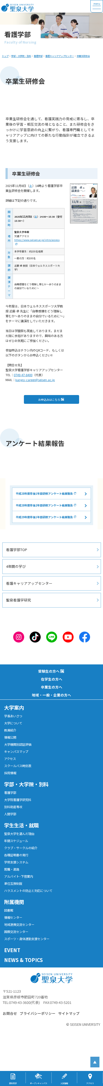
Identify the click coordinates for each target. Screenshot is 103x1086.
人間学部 (10, 814)
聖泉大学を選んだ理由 (19, 833)
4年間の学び (16, 566)
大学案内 (14, 707)
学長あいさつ (13, 716)
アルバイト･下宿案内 (18, 876)
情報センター (13, 917)
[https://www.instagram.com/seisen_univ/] (18, 636)
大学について (13, 723)
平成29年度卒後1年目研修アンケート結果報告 (44, 517)
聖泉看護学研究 (18, 600)
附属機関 (14, 901)
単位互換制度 (13, 883)
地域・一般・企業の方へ (51, 695)
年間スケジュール (16, 841)
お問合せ (10, 1013)
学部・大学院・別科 (26, 784)
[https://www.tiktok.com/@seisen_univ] (35, 636)
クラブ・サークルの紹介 (20, 848)
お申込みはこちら (49, 399)
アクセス (10, 758)
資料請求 (13, 1083)
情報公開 (10, 737)
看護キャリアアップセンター (29, 583)
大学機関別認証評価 (17, 744)
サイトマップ (69, 1013)
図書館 (8, 910)
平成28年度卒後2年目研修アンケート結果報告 (44, 505)
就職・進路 (11, 869)
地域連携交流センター (19, 924)
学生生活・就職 (21, 825)
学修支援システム (16, 862)
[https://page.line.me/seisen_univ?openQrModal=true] (51, 636)
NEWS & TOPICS (23, 959)
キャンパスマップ (16, 751)
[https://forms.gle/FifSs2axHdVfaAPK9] (84, 203)
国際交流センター (16, 931)
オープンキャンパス (38, 1083)
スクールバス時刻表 (17, 766)
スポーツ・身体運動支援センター (26, 939)
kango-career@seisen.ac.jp (35, 380)
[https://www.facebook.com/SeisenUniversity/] (84, 636)
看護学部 (10, 792)
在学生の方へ (51, 679)
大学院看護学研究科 (17, 799)
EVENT (12, 950)
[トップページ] (45, 6)
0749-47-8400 (23, 375)
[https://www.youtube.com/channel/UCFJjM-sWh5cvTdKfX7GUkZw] (68, 636)
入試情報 (64, 1083)
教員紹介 (10, 730)
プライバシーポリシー (37, 1013)
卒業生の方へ (51, 687)
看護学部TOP (16, 549)
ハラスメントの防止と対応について (28, 890)
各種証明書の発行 (16, 855)
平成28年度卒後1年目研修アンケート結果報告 (44, 493)
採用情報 (10, 773)
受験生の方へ (49, 671)
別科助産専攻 (13, 807)
